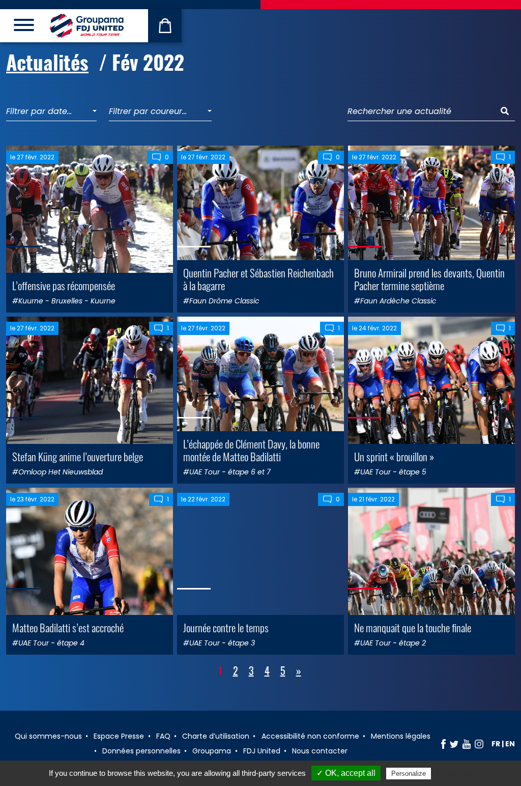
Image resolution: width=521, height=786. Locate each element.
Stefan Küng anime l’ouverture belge (77, 456)
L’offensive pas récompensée (63, 285)
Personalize (408, 773)
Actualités (47, 61)
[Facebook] (443, 744)
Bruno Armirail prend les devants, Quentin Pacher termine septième (429, 279)
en (510, 744)
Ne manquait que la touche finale (412, 627)
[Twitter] (454, 744)
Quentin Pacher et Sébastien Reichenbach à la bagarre (258, 279)
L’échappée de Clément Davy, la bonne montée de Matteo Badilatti (251, 450)
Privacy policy (458, 773)
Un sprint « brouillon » (394, 456)
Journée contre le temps (226, 627)
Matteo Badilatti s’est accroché (68, 627)
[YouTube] (466, 744)
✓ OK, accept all (345, 773)
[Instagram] (479, 744)
